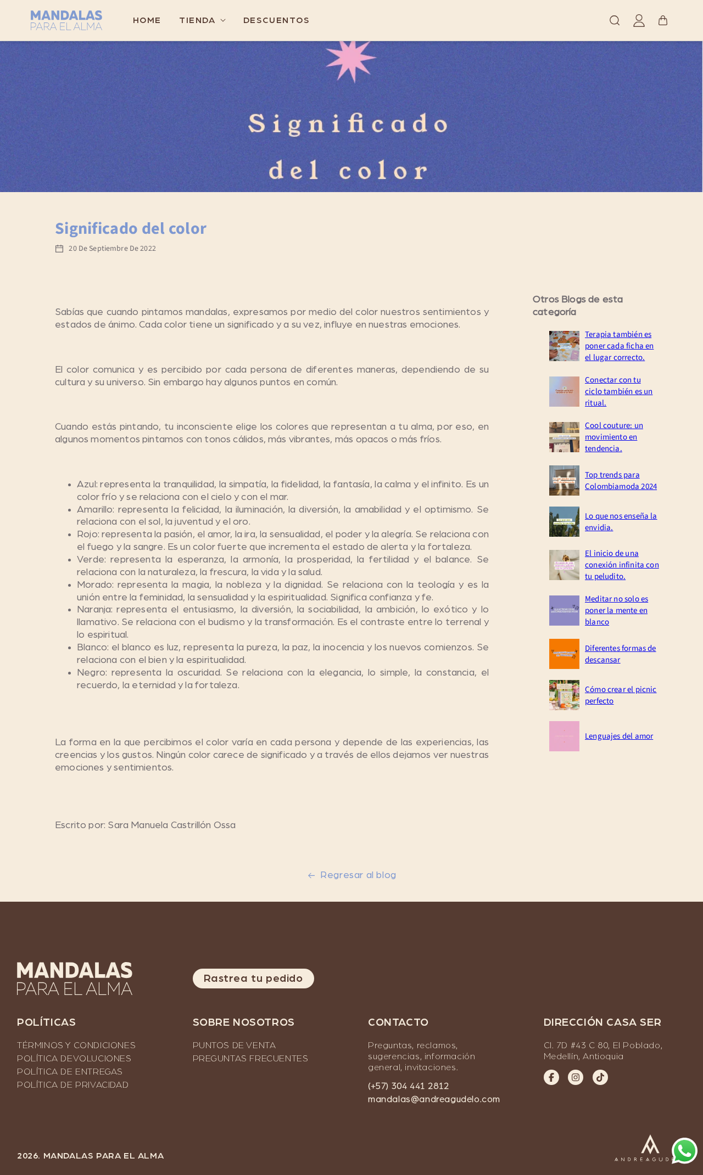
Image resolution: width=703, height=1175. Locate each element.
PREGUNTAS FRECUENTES (251, 1058)
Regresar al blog (358, 875)
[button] (202, 20)
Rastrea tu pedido (253, 978)
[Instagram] (575, 1077)
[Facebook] (551, 1077)
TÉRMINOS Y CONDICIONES (76, 1045)
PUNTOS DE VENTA (234, 1045)
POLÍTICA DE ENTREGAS (70, 1071)
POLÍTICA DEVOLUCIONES (74, 1058)
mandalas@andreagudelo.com (434, 1099)
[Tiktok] (600, 1077)
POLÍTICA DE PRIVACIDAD (73, 1085)
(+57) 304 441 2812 (408, 1086)
